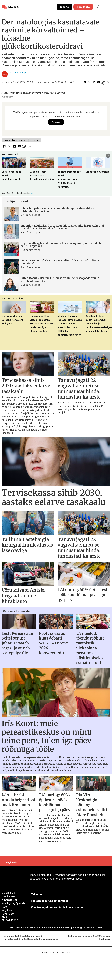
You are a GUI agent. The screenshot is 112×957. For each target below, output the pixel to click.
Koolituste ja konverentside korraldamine (57, 907)
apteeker (35, 140)
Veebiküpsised (51, 939)
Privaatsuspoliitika (13, 939)
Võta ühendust (11, 936)
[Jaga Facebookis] (84, 82)
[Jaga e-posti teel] (98, 82)
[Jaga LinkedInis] (94, 82)
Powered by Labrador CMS (56, 952)
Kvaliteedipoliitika (32, 939)
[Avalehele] (29, 7)
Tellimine (37, 894)
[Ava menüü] (107, 7)
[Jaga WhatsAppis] (108, 82)
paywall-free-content (14, 140)
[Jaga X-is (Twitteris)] (89, 82)
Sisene (64, 6)
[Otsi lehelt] (98, 6)
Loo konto (83, 6)
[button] (4, 156)
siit (31, 193)
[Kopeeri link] (103, 82)
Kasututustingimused (31, 936)
